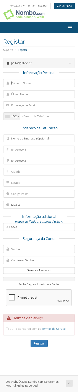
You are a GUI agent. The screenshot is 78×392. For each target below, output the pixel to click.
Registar (42, 5)
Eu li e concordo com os (38, 329)
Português (16, 5)
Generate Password (39, 270)
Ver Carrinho (64, 5)
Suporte (8, 49)
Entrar (31, 5)
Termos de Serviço (54, 329)
